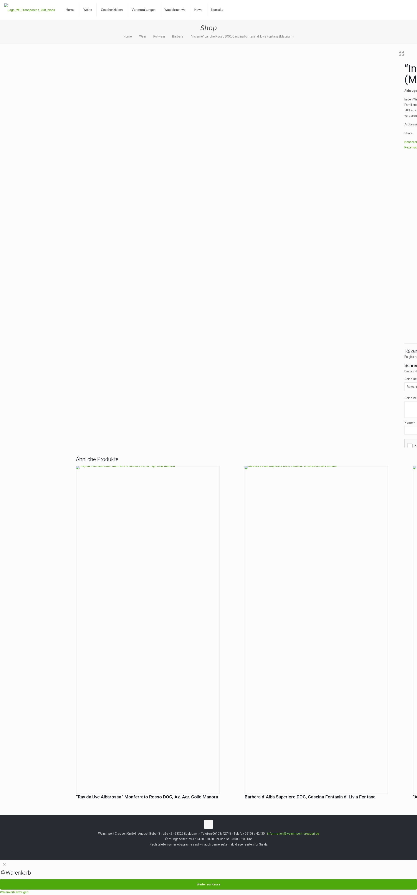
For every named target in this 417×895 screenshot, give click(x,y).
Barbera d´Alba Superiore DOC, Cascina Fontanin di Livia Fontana (310, 797)
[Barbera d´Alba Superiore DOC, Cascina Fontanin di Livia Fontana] (316, 628)
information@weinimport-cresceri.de (293, 833)
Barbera (177, 36)
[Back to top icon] (208, 824)
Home (128, 36)
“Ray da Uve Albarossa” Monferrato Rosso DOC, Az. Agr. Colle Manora (147, 797)
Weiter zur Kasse (208, 884)
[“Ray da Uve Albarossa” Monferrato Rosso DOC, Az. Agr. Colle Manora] (148, 628)
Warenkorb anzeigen (14, 892)
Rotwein (159, 36)
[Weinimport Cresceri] (29, 10)
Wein (142, 36)
